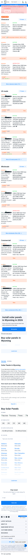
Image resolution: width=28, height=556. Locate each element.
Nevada (17, 448)
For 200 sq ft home (7, 431)
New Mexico (19, 463)
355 (3, 423)
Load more (14, 351)
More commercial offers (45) (13, 310)
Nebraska (18, 444)
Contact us (20, 549)
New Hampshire (20, 453)
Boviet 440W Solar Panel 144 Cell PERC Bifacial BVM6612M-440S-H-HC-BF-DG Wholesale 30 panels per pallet (19, 216)
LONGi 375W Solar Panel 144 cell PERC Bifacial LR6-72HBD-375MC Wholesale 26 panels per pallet (19, 197)
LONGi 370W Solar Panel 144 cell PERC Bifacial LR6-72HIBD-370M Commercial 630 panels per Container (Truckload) (19, 292)
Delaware (4, 472)
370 (9, 423)
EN (10, 542)
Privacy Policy (15, 511)
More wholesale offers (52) (13, 233)
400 (24, 423)
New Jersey (18, 458)
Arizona (3, 448)
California (4, 458)
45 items (22, 240)
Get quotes (14, 329)
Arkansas (4, 453)
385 (19, 423)
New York (18, 468)
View (14, 258)
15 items (22, 19)
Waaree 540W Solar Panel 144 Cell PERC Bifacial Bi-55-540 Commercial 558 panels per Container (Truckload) (19, 249)
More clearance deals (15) (13, 84)
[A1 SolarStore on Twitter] (4, 517)
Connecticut (5, 468)
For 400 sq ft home (21, 431)
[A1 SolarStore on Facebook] (2, 517)
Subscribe (14, 503)
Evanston (4, 345)
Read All (13, 404)
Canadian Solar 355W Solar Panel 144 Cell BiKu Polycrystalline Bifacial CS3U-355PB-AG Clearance (19, 48)
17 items (22, 91)
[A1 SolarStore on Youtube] (8, 517)
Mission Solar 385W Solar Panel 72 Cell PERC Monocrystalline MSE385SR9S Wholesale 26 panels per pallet (19, 100)
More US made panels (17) (13, 159)
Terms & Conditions (11, 546)
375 (14, 423)
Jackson (17, 345)
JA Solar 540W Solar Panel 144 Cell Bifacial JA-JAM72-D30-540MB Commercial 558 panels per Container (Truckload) (20, 270)
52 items (22, 166)
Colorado (4, 463)
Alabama (4, 444)
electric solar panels (20, 369)
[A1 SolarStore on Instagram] (6, 517)
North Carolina (19, 472)
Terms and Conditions (20, 510)
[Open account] (23, 2)
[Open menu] (2, 2)
